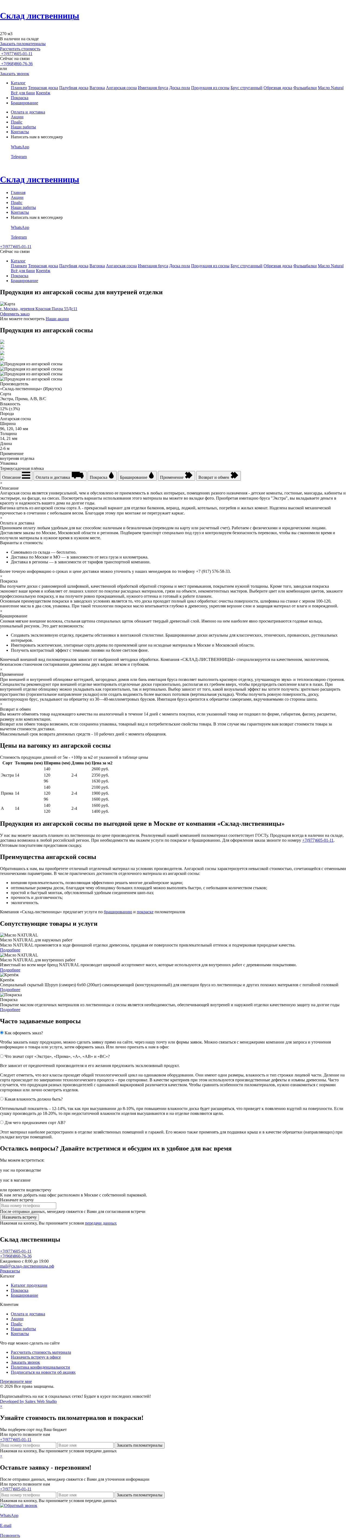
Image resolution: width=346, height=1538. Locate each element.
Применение (172, 477)
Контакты (20, 131)
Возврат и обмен (214, 477)
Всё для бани (23, 93)
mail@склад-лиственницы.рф (27, 1266)
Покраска (19, 97)
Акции (17, 117)
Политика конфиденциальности (40, 1367)
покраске (145, 912)
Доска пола (179, 87)
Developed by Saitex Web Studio (28, 1401)
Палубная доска (73, 87)
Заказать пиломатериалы (23, 43)
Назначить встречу (19, 1217)
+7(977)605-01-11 (16, 53)
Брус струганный (246, 87)
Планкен (19, 87)
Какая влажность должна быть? (34, 1099)
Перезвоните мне (16, 1381)
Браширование (24, 103)
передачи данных (101, 1223)
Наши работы (23, 127)
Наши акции (57, 318)
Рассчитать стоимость (20, 48)
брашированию (118, 912)
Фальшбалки (305, 87)
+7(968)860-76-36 (16, 63)
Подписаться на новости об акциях (43, 1372)
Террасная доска (43, 87)
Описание (12, 477)
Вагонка (97, 87)
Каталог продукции (29, 1285)
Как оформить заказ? (24, 1033)
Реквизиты (10, 1271)
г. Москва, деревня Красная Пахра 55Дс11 (38, 308)
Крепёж (43, 93)
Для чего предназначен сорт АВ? (35, 1122)
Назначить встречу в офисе (36, 1357)
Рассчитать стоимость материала (41, 1352)
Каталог (18, 83)
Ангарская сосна (121, 87)
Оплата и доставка (28, 112)
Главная (18, 192)
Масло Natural (331, 87)
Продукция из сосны (210, 87)
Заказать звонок (14, 73)
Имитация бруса (153, 87)
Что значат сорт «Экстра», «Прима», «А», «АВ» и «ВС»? (57, 1056)
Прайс (16, 122)
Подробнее (10, 950)
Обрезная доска (278, 87)
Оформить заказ (14, 314)
